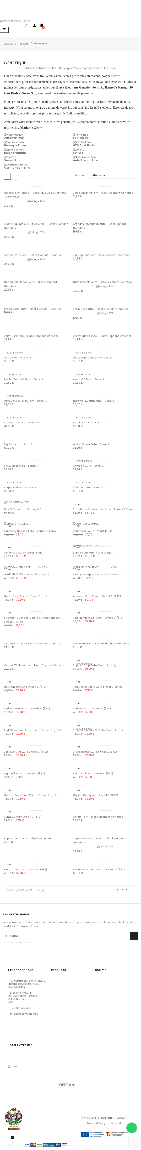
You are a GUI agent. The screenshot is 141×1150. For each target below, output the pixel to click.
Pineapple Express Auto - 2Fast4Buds (97, 574)
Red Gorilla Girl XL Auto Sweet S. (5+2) (97, 687)
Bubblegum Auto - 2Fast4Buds (93, 552)
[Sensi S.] (79, 149)
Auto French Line (85, 160)
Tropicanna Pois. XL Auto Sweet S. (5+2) (99, 730)
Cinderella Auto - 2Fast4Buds (23, 552)
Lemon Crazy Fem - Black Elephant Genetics (33, 255)
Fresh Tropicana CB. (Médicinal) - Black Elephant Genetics (36, 226)
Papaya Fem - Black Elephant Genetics (29, 838)
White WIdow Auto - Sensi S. (91, 444)
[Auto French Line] (84, 157)
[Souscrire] (134, 936)
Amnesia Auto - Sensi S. (88, 466)
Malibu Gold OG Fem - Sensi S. (24, 379)
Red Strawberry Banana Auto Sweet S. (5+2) (32, 730)
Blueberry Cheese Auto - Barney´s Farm (30, 531)
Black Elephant (15, 153)
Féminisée (80, 138)
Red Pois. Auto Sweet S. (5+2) (92, 708)
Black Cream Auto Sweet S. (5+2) (25, 869)
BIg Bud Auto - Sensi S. (18, 444)
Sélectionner (113, 175)
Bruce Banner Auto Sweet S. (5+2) (95, 752)
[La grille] (7, 176)
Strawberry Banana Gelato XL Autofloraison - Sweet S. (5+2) (33, 620)
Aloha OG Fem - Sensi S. (89, 379)
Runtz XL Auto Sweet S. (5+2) (23, 817)
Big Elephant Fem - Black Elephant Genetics (101, 255)
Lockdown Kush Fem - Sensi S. (92, 357)
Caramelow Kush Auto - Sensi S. (94, 401)
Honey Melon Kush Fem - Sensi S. (25, 401)
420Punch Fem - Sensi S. (89, 487)
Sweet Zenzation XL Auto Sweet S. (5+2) (99, 869)
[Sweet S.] (10, 157)
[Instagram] (22, 1030)
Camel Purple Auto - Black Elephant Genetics (102, 282)
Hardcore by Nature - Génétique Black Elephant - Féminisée (35, 195)
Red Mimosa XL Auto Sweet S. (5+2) (27, 708)
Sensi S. (78, 153)
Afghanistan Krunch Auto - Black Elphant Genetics (99, 226)
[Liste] (15, 176)
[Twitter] (16, 1030)
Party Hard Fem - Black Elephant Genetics (31, 336)
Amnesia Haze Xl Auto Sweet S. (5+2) (97, 596)
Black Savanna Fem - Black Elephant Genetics (103, 193)
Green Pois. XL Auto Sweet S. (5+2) (26, 596)
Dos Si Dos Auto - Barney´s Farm (25, 509)
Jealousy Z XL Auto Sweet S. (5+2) (26, 752)
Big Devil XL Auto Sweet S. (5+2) (24, 773)
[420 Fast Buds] (83, 142)
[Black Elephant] (14, 149)
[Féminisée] (80, 134)
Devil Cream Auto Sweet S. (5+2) (25, 687)
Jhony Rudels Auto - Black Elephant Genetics (102, 336)
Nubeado (116, 1123)
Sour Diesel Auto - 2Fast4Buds (92, 531)
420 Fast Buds (83, 145)
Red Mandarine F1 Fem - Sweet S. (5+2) (98, 618)
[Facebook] (10, 1030)
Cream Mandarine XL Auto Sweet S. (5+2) (31, 795)
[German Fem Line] (16, 164)
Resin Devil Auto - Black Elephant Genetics (100, 309)
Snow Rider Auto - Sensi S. (21, 466)
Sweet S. (10, 160)
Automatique (14, 138)
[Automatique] (13, 134)
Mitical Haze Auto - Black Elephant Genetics (32, 309)
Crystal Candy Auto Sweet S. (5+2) (95, 795)
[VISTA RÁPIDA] (33, 183)
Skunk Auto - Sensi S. (86, 422)
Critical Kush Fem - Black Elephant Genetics (32, 643)
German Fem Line (17, 168)
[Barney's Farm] (14, 142)
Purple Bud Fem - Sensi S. (20, 487)
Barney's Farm (15, 145)
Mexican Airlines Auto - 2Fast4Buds (27, 574)
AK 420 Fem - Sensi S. (18, 357)
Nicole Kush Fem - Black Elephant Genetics (101, 643)
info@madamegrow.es (24, 1014)
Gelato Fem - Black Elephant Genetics (98, 817)
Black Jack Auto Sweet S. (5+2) (93, 773)
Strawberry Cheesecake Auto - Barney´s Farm (103, 509)
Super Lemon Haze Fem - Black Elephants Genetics (100, 840)
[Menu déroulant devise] (137, 15)
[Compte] (34, 26)
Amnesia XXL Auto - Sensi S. (22, 422)
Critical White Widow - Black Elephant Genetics (35, 665)
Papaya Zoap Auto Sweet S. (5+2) (95, 665)
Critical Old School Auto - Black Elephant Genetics (30, 284)
